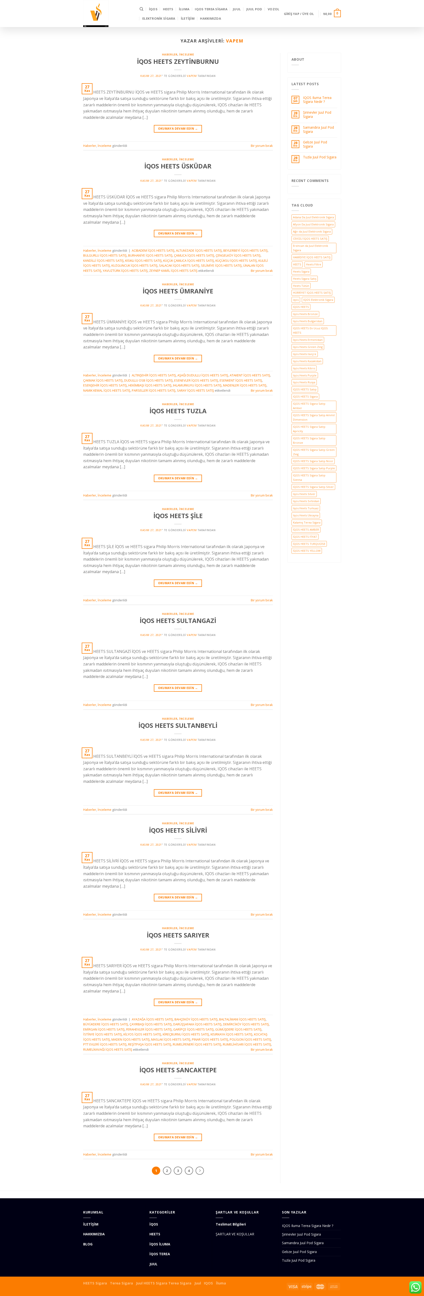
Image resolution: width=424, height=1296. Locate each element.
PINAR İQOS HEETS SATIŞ (210, 1039)
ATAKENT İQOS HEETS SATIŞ (250, 375)
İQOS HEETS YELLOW (306, 550)
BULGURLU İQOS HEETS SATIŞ (105, 255)
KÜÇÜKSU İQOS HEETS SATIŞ (236, 260)
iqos (296, 300)
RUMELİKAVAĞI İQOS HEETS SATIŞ (107, 1049)
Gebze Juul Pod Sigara (315, 144)
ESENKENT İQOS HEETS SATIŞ (241, 380)
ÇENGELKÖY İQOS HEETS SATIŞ (238, 255)
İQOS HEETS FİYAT (305, 536)
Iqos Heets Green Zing (308, 347)
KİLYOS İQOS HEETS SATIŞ (142, 1034)
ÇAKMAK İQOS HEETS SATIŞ (103, 380)
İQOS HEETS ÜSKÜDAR (178, 166)
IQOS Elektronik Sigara (318, 300)
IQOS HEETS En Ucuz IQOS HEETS (310, 330)
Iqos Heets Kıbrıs (304, 368)
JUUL (237, 9)
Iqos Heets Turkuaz (305, 508)
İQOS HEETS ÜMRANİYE (178, 291)
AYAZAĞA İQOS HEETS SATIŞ (152, 1019)
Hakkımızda (210, 18)
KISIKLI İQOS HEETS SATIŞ (143, 260)
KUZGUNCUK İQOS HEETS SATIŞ (134, 265)
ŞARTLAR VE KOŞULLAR (235, 1234)
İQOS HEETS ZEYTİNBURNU (178, 61)
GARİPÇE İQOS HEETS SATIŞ (193, 1029)
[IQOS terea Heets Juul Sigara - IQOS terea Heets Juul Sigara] (107, 13)
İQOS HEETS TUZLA (178, 411)
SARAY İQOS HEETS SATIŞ (195, 390)
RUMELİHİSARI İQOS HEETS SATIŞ (247, 1044)
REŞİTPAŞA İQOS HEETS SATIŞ (149, 1044)
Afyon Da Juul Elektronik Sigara (313, 224)
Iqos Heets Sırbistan (306, 501)
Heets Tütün (301, 286)
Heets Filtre (313, 264)
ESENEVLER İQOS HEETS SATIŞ (196, 380)
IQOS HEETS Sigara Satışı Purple (314, 468)
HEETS (168, 9)
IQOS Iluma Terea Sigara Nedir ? (317, 100)
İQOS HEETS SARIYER (178, 935)
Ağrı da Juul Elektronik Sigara (312, 231)
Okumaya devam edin (178, 128)
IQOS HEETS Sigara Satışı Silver (313, 487)
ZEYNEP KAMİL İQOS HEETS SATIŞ (173, 270)
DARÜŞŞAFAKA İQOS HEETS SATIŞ (197, 1024)
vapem (234, 41)
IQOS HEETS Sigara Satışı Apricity (309, 429)
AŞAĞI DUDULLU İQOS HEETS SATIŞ (202, 375)
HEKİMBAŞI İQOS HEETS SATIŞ (150, 385)
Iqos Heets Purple (305, 375)
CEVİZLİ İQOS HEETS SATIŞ (310, 238)
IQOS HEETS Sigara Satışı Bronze (309, 440)
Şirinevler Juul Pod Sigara (317, 114)
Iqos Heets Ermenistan (308, 340)
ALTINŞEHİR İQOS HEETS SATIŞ (154, 375)
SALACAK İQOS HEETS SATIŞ (179, 265)
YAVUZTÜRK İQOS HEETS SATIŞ (125, 270)
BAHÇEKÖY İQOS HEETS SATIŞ (196, 1019)
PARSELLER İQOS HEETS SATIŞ (153, 390)
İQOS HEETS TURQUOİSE (309, 544)
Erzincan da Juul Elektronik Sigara (310, 248)
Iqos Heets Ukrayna (305, 515)
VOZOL (273, 9)
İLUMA (184, 9)
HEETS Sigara (95, 1283)
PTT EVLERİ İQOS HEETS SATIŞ (105, 1044)
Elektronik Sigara (158, 18)
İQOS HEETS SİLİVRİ (178, 830)
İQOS (153, 9)
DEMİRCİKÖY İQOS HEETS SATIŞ (246, 1024)
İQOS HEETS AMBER (306, 529)
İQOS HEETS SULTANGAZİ (178, 620)
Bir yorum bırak (262, 145)
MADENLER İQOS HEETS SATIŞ (244, 385)
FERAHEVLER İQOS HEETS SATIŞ (149, 1029)
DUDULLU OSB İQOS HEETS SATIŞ (148, 380)
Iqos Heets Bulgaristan (307, 321)
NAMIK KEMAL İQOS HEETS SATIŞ (106, 390)
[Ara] (141, 9)
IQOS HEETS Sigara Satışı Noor (313, 461)
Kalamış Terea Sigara (306, 522)
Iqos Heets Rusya (304, 382)
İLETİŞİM (188, 18)
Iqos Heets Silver (304, 494)
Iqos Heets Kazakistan (307, 361)
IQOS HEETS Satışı (305, 389)
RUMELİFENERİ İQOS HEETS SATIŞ (197, 1044)
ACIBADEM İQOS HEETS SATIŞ (153, 250)
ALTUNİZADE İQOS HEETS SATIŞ (199, 250)
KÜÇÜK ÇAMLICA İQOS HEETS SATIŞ (188, 260)
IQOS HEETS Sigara (305, 396)
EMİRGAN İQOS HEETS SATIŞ (104, 1029)
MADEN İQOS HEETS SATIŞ (130, 1039)
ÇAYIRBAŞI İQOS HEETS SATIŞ (151, 1024)
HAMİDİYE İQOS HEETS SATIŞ (312, 257)
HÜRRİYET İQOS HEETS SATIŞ (312, 292)
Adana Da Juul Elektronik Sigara (313, 217)
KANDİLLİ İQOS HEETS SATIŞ (103, 260)
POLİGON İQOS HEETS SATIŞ (250, 1039)
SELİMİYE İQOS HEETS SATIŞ (221, 265)
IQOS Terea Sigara (211, 9)
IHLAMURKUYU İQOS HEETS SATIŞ (197, 385)
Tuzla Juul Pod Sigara (319, 157)
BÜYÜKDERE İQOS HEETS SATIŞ (105, 1024)
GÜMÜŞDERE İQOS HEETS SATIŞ (238, 1029)
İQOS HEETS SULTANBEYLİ (177, 725)
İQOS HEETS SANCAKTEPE (178, 1070)
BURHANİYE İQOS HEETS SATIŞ (150, 255)
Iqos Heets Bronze (305, 314)
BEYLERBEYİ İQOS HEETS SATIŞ (245, 250)
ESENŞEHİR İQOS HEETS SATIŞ (105, 385)
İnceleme (186, 54)
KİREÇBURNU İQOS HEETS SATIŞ (186, 1034)
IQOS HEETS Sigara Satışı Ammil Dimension (314, 417)
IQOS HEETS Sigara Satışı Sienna (309, 477)
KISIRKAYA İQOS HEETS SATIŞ (231, 1034)
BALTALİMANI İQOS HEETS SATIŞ (242, 1019)
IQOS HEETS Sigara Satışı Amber (309, 406)
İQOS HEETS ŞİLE (178, 515)
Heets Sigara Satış (304, 278)
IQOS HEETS (301, 307)
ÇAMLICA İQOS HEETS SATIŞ (194, 255)
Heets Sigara (301, 271)
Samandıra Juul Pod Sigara (318, 129)
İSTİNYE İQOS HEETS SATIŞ (102, 1034)
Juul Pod (254, 9)
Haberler (169, 54)
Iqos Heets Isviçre (304, 354)
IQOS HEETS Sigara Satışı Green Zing (314, 452)
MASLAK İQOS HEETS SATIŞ (170, 1039)
